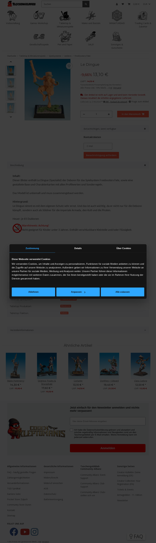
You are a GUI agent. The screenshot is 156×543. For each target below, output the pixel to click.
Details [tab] (78, 248)
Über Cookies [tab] (123, 248)
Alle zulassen (122, 292)
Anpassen (76, 292)
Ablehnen (33, 292)
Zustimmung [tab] (32, 248)
